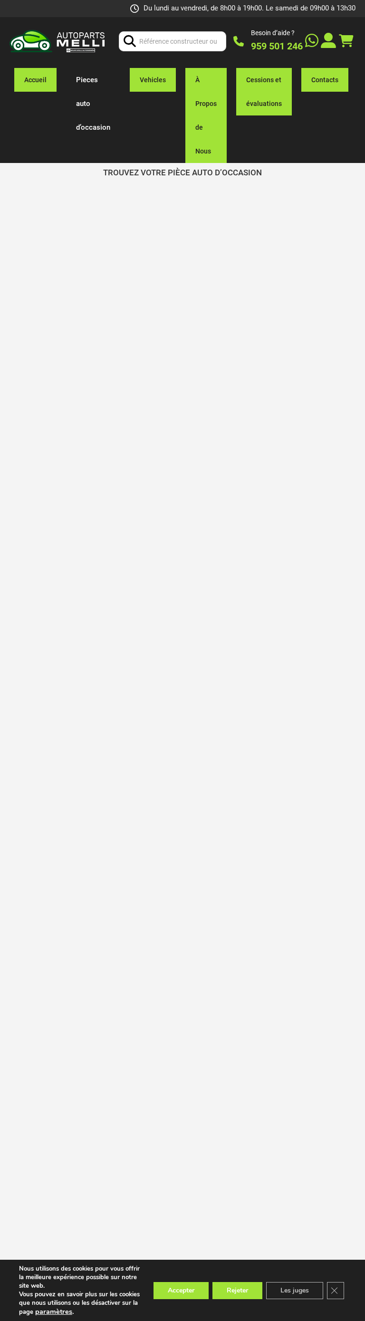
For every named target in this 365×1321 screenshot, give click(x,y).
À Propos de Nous (206, 115)
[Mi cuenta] (328, 41)
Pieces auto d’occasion (93, 104)
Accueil (35, 80)
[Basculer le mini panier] (346, 41)
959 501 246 (277, 46)
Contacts (324, 80)
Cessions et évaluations (264, 91)
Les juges (294, 1290)
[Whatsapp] (311, 41)
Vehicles (153, 80)
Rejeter (237, 1290)
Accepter (181, 1290)
